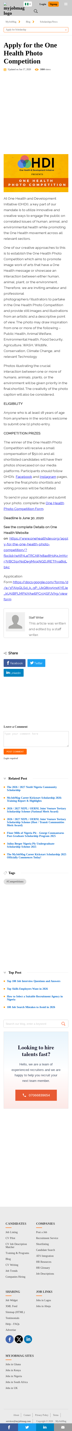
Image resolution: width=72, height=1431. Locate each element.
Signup (53, 4)
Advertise (11, 1330)
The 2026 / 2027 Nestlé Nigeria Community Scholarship (32, 789)
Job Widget (12, 1300)
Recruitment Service (47, 1238)
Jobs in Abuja (43, 1306)
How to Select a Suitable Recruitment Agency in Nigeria (35, 998)
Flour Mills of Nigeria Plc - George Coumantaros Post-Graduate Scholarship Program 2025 (35, 834)
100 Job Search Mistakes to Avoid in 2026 (31, 1007)
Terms (56, 1415)
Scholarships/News (49, 21)
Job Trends (11, 1270)
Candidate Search (45, 1250)
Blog (28, 21)
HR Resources (43, 1261)
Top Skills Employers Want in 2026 (27, 988)
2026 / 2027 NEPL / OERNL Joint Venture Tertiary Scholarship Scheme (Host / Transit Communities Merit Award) (36, 822)
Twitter (38, 663)
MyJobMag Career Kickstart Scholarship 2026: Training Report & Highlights (34, 799)
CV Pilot (10, 1238)
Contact (27, 1415)
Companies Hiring (15, 1276)
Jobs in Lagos (43, 1300)
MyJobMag (11, 21)
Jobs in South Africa (17, 1382)
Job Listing (12, 1232)
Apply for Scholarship (16, 29)
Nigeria (30, 3)
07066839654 (39, 1095)
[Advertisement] (36, 114)
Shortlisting (42, 1244)
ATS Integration (45, 1256)
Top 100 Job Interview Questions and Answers (33, 981)
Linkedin (15, 673)
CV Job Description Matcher (16, 1246)
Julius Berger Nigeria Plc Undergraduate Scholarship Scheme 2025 (30, 845)
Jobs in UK (12, 1388)
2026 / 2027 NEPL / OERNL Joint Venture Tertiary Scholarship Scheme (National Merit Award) (36, 810)
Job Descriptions (45, 1273)
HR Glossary (43, 1267)
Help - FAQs (12, 1324)
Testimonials (12, 1318)
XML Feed (11, 1306)
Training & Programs (17, 1253)
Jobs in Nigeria (14, 1376)
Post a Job (41, 1232)
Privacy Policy (41, 1415)
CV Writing (12, 1265)
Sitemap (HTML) (15, 1312)
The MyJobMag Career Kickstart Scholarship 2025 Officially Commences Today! (36, 856)
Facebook (24, 477)
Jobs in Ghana (13, 1364)
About (16, 1415)
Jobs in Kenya (13, 1370)
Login (43, 4)
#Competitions (15, 881)
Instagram (48, 477)
